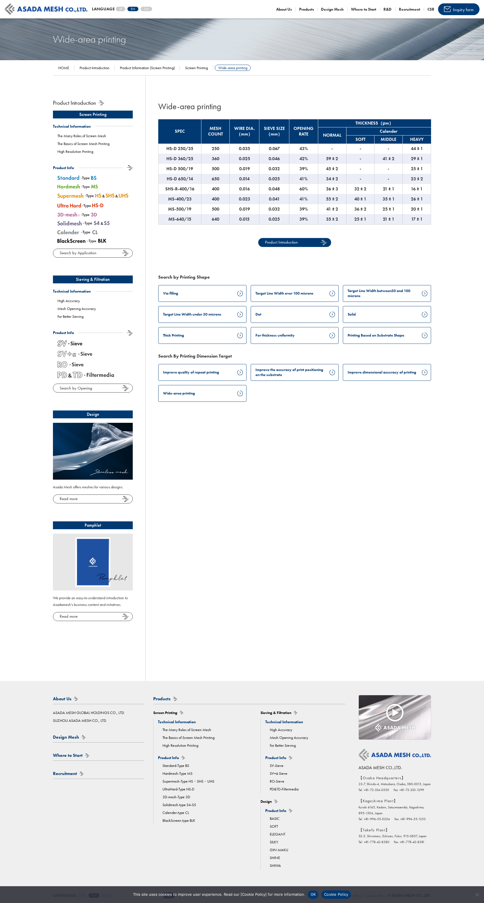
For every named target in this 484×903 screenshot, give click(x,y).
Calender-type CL (175, 812)
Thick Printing (173, 335)
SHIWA (275, 865)
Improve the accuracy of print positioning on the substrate (289, 372)
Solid (352, 314)
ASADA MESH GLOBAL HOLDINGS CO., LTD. (89, 712)
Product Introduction (281, 242)
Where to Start (363, 9)
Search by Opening (76, 388)
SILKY (274, 841)
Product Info (63, 167)
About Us (284, 9)
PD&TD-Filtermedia (284, 789)
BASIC (275, 818)
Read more (69, 498)
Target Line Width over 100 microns (284, 293)
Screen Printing (92, 114)
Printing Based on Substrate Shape (376, 335)
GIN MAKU (279, 849)
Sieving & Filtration (93, 279)
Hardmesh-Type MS (177, 773)
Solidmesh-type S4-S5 (179, 804)
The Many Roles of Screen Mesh (81, 135)
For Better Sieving (70, 316)
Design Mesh (332, 9)
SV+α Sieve (278, 773)
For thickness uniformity (275, 335)
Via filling (170, 293)
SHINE (275, 857)
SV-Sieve (276, 765)
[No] (477, 894)
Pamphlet (93, 525)
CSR (430, 9)
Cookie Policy (336, 894)
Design (93, 414)
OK (313, 894)
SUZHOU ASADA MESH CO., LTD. (80, 720)
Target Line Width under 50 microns (192, 314)
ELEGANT (277, 834)
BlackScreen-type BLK (178, 820)
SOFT (274, 826)
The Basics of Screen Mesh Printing (83, 143)
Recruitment (409, 9)
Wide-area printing (179, 393)
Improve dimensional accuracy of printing (382, 372)
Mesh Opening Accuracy (76, 308)
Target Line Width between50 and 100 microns (379, 293)
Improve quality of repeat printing (191, 372)
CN (146, 9)
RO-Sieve (277, 781)
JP (120, 9)
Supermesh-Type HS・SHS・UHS (188, 781)
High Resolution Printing (75, 151)
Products (306, 9)
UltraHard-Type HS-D (178, 789)
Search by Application (78, 253)
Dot (258, 314)
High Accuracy (68, 300)
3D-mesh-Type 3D (176, 796)
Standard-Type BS (175, 765)
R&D (387, 9)
